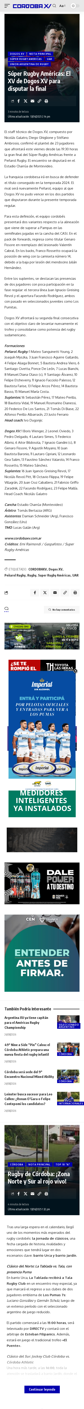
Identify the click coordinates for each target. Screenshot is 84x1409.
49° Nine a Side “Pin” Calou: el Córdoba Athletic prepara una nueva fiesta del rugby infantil (27, 1050)
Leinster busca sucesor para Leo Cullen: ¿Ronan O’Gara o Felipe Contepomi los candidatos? (28, 1099)
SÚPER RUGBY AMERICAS (26, 59)
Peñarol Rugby (15, 575)
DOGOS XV (17, 53)
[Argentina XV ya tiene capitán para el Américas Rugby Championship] (68, 1022)
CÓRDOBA (65, 1054)
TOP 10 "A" (63, 1164)
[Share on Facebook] (18, 101)
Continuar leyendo (42, 1389)
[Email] (32, 101)
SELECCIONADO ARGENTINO (69, 1025)
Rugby (31, 575)
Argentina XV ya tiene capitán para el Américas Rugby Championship (26, 1022)
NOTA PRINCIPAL (40, 53)
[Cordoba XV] (32, 6)
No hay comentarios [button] (63, 609)
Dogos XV (55, 569)
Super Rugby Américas (54, 575)
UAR (49, 59)
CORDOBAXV (37, 569)
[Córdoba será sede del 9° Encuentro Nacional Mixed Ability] (68, 1076)
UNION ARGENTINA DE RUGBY (29, 64)
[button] (8, 6)
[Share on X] (25, 101)
